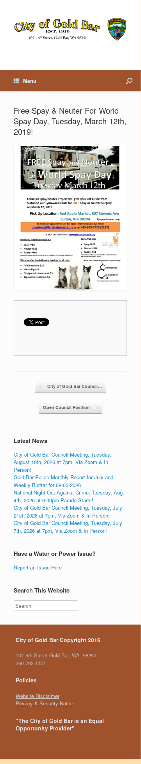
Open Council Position (70, 407)
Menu (29, 80)
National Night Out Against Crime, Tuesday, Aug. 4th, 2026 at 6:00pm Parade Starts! (69, 496)
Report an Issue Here (38, 567)
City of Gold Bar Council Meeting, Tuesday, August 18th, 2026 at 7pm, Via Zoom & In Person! (62, 462)
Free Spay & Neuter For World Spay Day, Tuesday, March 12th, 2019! (70, 121)
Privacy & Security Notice (45, 703)
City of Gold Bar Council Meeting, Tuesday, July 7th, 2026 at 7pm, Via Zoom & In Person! (68, 526)
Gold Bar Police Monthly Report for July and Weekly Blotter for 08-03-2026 (63, 481)
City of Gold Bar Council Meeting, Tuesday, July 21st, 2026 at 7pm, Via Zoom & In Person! (68, 511)
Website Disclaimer (37, 696)
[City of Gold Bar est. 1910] (70, 29)
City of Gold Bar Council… (70, 386)
